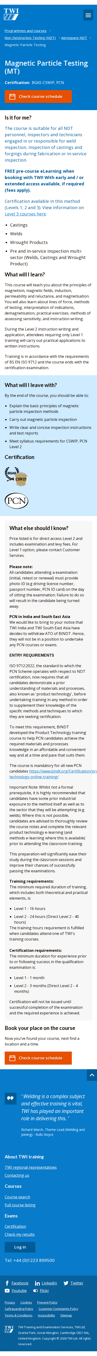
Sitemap (66, 1315)
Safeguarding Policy (19, 1309)
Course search (17, 1197)
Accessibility (46, 1315)
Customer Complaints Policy (58, 1309)
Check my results (20, 1234)
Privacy (10, 1302)
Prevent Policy (47, 1302)
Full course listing (20, 1205)
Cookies (26, 1302)
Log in (20, 1247)
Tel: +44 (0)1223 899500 (30, 1260)
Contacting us (17, 1175)
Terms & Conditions (18, 1315)
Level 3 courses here (25, 214)
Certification (15, 1226)
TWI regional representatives (31, 1167)
